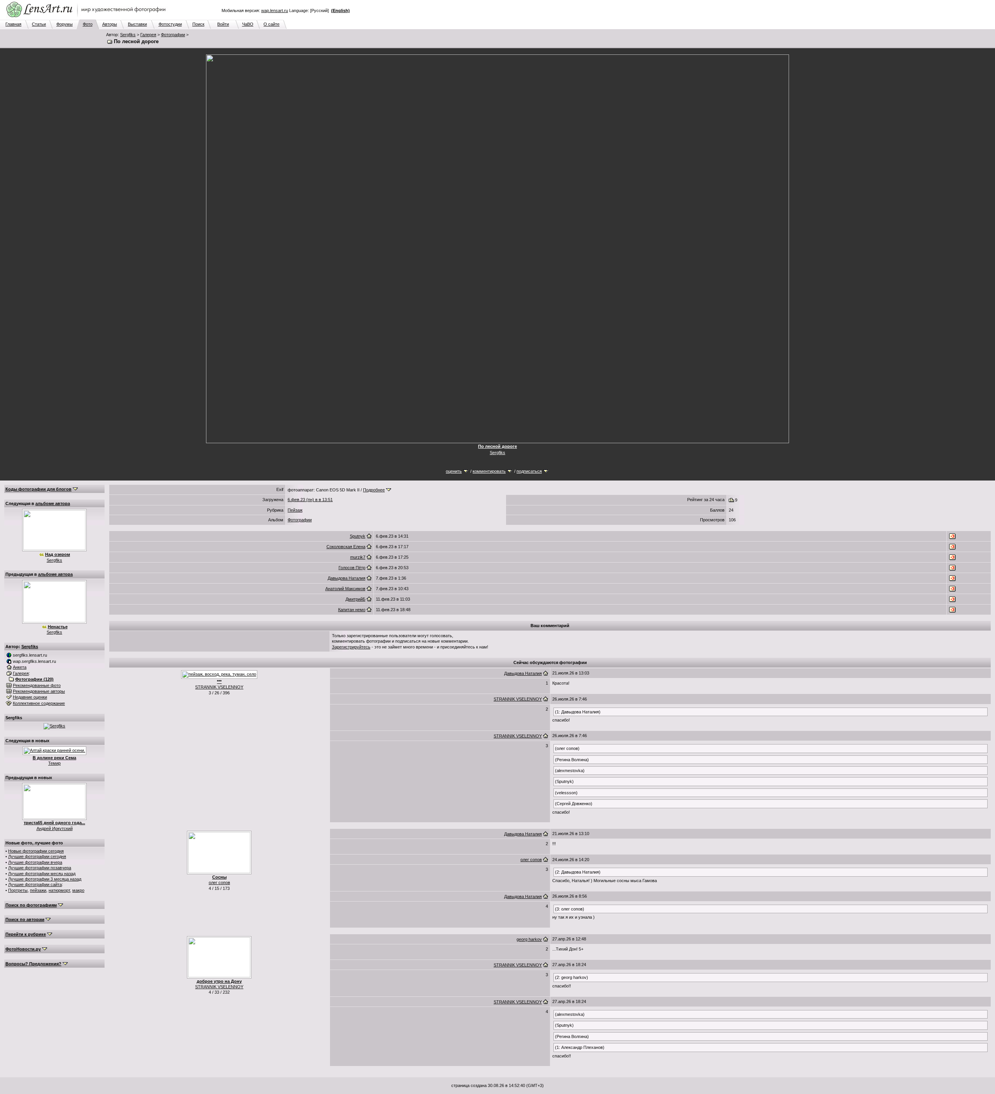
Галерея (148, 34)
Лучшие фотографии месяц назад (41, 873)
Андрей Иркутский (55, 828)
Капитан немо (351, 609)
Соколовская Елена (345, 546)
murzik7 (357, 557)
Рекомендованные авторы (39, 691)
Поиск (198, 24)
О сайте (271, 24)
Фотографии (173, 34)
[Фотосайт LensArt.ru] (87, 18)
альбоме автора (52, 503)
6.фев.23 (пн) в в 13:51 (310, 499)
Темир (54, 763)
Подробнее (374, 490)
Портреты (18, 890)
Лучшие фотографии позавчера (39, 867)
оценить (454, 471)
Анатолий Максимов (345, 588)
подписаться (529, 471)
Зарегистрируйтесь (351, 647)
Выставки (137, 24)
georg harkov (529, 939)
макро (78, 890)
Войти (223, 24)
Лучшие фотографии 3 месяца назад (44, 879)
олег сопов (219, 882)
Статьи (39, 24)
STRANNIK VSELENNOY (219, 687)
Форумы (64, 24)
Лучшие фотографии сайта (35, 884)
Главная (13, 24)
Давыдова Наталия (346, 578)
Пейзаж (295, 510)
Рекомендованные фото (37, 685)
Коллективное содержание (39, 703)
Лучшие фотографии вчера (35, 862)
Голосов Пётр (352, 567)
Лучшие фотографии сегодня (37, 856)
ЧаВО (247, 24)
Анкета (19, 667)
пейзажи (38, 890)
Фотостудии (170, 24)
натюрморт (59, 890)
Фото (88, 24)
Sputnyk (357, 536)
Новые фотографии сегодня (36, 851)
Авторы (109, 24)
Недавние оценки (30, 697)
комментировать (489, 471)
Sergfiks (128, 34)
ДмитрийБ (355, 599)
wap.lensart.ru (274, 10)
